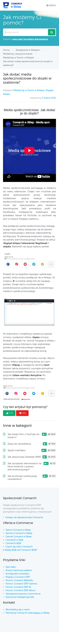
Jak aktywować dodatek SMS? (24, 456)
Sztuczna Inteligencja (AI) (20, 597)
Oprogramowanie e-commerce (23, 593)
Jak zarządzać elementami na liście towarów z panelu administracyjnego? (24, 466)
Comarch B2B (13, 543)
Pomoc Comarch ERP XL (18, 587)
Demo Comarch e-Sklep (18, 529)
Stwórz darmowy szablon (19, 570)
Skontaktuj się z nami (18, 609)
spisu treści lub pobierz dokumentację (30, 39)
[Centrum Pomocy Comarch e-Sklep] (12, 5)
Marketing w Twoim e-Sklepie (29, 90)
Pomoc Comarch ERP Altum (21, 590)
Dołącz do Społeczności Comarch (24, 517)
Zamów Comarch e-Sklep (19, 533)
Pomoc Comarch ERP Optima (21, 583)
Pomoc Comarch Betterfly (19, 580)
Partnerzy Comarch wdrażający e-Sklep (28, 612)
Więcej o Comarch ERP (18, 577)
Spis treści (11, 567)
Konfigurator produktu (17, 573)
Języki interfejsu (17, 450)
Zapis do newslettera (19, 443)
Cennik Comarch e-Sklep (18, 536)
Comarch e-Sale (14, 539)
